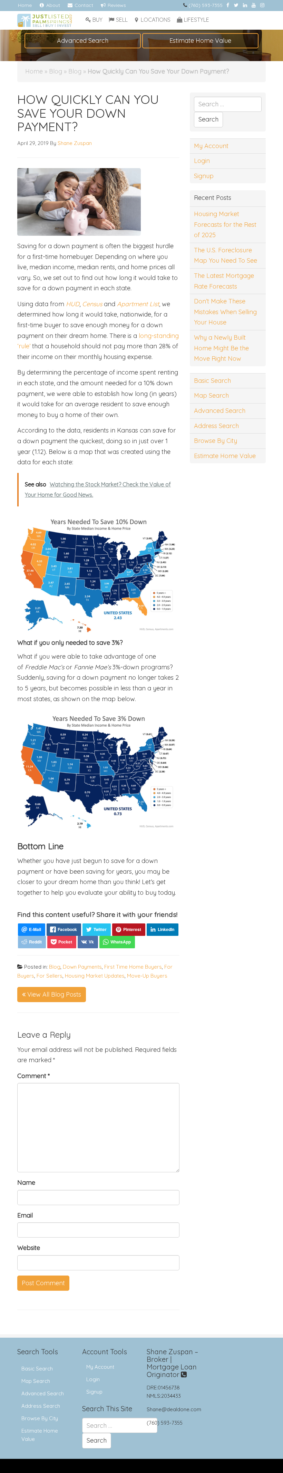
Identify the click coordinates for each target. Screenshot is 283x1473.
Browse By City (215, 441)
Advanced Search (82, 41)
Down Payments (82, 966)
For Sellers (49, 975)
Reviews (116, 5)
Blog (55, 71)
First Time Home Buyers (133, 966)
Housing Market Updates (95, 975)
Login (202, 161)
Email (25, 1215)
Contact (83, 5)
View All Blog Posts (53, 994)
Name (26, 1182)
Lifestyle (196, 19)
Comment (33, 1076)
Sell (122, 19)
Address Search (216, 426)
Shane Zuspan (75, 143)
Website (28, 1248)
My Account (211, 146)
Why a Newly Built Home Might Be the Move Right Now (221, 347)
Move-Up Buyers (147, 975)
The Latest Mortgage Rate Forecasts (224, 281)
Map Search (211, 395)
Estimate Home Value (200, 41)
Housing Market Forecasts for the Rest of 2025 (225, 224)
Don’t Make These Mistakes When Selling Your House (225, 311)
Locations (155, 19)
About (52, 5)
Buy (97, 19)
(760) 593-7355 (205, 5)
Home (25, 5)
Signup (204, 176)
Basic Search (212, 381)
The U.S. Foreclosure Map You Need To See (225, 255)
